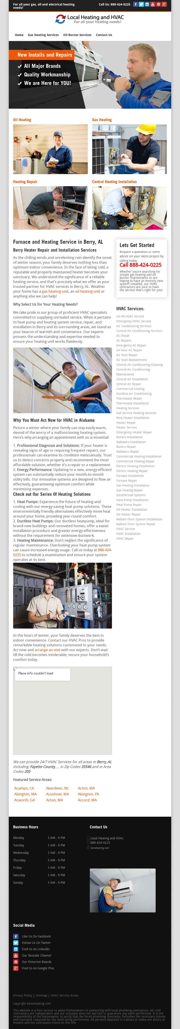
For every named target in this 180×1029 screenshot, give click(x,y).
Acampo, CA (24, 788)
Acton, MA (86, 788)
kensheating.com (100, 848)
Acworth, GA (24, 800)
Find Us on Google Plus (38, 968)
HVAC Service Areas (64, 995)
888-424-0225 (120, 4)
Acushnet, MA (57, 794)
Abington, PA (88, 794)
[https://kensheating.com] (90, 23)
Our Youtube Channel (36, 955)
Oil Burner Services (77, 35)
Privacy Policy (22, 995)
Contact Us (104, 35)
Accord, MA (87, 800)
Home (19, 35)
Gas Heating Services (43, 35)
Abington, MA (25, 794)
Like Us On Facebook (36, 936)
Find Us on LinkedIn (36, 949)
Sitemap (41, 995)
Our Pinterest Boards (36, 962)
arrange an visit (47, 650)
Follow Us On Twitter (36, 943)
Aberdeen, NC (57, 788)
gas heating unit (55, 292)
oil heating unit (87, 292)
